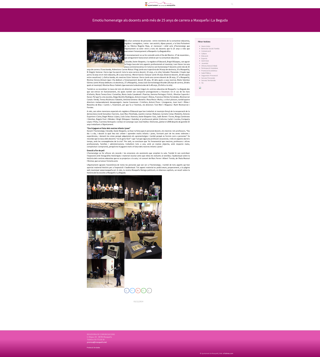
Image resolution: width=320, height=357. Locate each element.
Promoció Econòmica (209, 71)
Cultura (204, 53)
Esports (204, 58)
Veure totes (205, 46)
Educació (204, 56)
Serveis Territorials (208, 80)
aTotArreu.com (228, 353)
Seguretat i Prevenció (209, 75)
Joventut (204, 63)
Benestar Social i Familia (210, 48)
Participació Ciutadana (209, 68)
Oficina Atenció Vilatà (209, 66)
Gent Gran (205, 61)
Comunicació (206, 51)
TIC (202, 83)
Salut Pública (206, 73)
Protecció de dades (93, 348)
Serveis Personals (208, 78)
